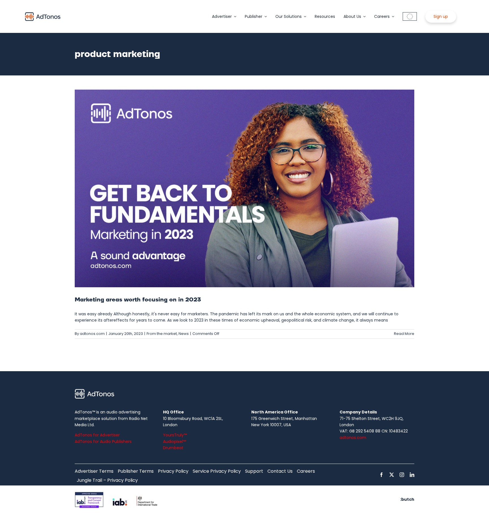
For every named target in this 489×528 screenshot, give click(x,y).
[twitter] (391, 474)
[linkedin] (412, 474)
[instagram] (402, 474)
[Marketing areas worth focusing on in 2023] (244, 188)
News (184, 333)
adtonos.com (92, 333)
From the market (162, 333)
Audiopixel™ (174, 441)
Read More (404, 333)
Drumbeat (173, 448)
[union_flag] (410, 14)
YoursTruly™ (175, 435)
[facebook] (381, 474)
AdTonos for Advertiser (97, 435)
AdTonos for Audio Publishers (103, 441)
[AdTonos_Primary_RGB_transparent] (42, 13)
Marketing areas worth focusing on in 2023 (138, 299)
